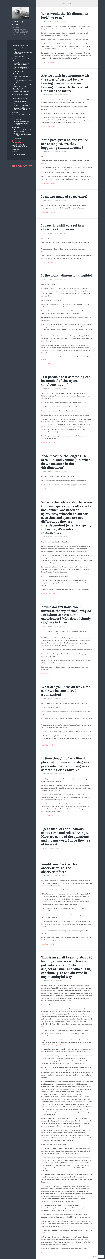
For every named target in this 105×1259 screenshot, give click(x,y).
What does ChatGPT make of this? (21, 115)
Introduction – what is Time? (20, 45)
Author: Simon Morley (18, 154)
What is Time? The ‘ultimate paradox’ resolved (22, 165)
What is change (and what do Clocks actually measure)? (20, 67)
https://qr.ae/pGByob (48, 126)
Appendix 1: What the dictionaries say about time (20, 145)
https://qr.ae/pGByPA (48, 62)
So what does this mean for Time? (20, 95)
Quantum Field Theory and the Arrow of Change (22, 108)
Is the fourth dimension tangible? (66, 275)
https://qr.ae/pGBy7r (48, 363)
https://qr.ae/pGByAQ (48, 212)
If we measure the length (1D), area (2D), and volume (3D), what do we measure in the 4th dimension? (65, 461)
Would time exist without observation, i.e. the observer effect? (60, 868)
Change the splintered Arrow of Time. (23, 81)
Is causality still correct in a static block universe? (62, 227)
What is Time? (17, 23)
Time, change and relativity (20, 98)
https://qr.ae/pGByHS (48, 183)
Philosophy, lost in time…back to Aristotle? (23, 52)
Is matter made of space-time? (64, 196)
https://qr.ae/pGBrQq (48, 442)
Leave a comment (61, 21)
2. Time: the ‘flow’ (17, 89)
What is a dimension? (18, 71)
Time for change (19, 56)
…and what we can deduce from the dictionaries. (22, 63)
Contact (14, 152)
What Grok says (17, 119)
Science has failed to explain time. (22, 48)
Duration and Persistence (21, 92)
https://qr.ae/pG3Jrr (47, 489)
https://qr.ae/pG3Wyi (48, 944)
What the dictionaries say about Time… (21, 59)
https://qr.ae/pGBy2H (48, 262)
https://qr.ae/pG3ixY (47, 815)
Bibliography (15, 149)
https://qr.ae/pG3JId (47, 674)
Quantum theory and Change (23, 101)
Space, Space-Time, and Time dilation (22, 77)
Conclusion (15, 112)
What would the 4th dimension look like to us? (64, 15)
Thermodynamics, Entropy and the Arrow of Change (22, 104)
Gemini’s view (16, 127)
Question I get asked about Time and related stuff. (20, 141)
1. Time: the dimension (18, 74)
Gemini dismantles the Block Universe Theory (22, 130)
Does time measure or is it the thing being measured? (23, 85)
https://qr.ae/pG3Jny (48, 593)
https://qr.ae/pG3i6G (48, 745)
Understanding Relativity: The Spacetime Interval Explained (22, 123)
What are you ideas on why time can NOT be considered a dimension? (65, 691)
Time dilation (18, 138)
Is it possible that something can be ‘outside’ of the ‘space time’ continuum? (66, 381)
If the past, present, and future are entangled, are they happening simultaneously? (64, 144)
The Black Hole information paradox (22, 134)
